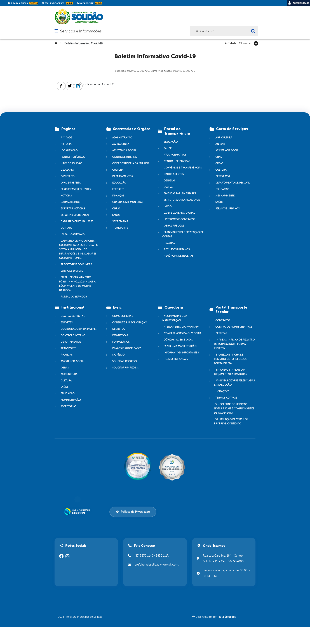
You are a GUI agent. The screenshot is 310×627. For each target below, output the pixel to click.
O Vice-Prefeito (71, 182)
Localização (69, 150)
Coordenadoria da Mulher (130, 163)
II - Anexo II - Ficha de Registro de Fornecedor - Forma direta (231, 359)
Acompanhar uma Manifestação (174, 318)
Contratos (222, 320)
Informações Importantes (181, 352)
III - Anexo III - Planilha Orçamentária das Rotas (230, 371)
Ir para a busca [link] (24, 3)
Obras (116, 208)
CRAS (218, 157)
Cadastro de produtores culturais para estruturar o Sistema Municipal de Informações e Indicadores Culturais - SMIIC (78, 249)
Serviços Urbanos (227, 208)
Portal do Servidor (74, 296)
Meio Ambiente (225, 195)
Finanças (118, 195)
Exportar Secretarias (75, 215)
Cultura (117, 169)
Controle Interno (124, 157)
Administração (122, 137)
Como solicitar (122, 316)
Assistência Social (124, 150)
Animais (220, 144)
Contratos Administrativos (233, 326)
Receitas (169, 243)
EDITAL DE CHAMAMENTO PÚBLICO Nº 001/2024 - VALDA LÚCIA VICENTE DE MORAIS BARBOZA (77, 284)
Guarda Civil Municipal (127, 202)
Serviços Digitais (72, 271)
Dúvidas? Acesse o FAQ (178, 339)
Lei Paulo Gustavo (72, 234)
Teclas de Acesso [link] (58, 3)
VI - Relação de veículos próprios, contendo (231, 421)
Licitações (222, 391)
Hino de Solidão (71, 163)
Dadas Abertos (70, 202)
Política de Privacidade (135, 511)
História (66, 144)
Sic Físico (118, 354)
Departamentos (122, 176)
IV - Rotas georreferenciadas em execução (234, 382)
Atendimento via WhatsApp (181, 326)
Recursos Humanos (177, 249)
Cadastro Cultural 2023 (77, 221)
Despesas (169, 180)
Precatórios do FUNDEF (76, 264)
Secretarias (120, 221)
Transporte (120, 228)
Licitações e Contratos (179, 219)
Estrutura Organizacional (182, 200)
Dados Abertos (174, 174)
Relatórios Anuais (176, 359)
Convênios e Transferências (183, 167)
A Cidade (230, 43)
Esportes (118, 189)
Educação (119, 182)
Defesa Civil (223, 176)
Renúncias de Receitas (178, 255)
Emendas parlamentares (180, 193)
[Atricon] (77, 511)
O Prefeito (67, 176)
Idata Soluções (227, 616)
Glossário (245, 43)
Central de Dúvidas (177, 161)
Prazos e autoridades (126, 348)
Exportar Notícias (73, 208)
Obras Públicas (174, 225)
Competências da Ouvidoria (182, 333)
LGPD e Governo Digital (179, 212)
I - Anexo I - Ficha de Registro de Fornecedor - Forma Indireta (234, 344)
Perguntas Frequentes (76, 189)
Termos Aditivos (226, 397)
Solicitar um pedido (125, 367)
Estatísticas (120, 335)
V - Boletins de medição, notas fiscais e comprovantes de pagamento (234, 408)
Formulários (121, 341)
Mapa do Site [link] (90, 3)
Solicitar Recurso (124, 361)
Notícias (66, 195)
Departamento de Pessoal (232, 182)
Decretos (118, 329)
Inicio (168, 206)
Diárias (168, 187)
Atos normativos (175, 154)
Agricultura (120, 144)
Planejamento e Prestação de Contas (183, 234)
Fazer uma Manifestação (180, 346)
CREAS (219, 163)
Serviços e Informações (81, 31)
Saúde (116, 215)
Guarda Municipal (73, 316)
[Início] (56, 43)
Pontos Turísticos (73, 157)
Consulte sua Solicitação (129, 322)
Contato (66, 228)
